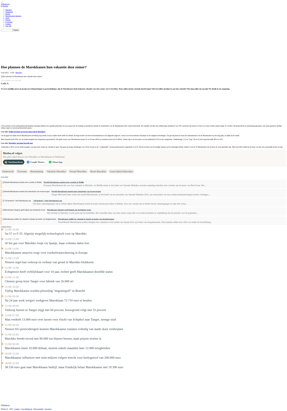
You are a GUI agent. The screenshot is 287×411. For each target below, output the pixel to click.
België (7, 14)
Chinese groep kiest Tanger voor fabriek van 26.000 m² (39, 281)
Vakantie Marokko (56, 171)
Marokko (8, 10)
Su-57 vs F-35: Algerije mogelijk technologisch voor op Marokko (46, 233)
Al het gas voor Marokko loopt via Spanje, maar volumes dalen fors (47, 243)
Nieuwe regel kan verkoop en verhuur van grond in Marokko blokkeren (49, 262)
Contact (17, 409)
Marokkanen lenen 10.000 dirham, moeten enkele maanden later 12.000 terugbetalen (57, 348)
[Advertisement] (68, 47)
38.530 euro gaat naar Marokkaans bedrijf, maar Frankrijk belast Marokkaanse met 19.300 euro (64, 367)
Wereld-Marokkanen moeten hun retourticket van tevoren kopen (76, 191)
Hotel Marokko (98, 171)
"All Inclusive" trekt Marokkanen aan (47, 201)
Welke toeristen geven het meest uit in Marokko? (27, 132)
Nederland (9, 12)
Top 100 (8, 26)
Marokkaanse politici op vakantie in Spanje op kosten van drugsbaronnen (86, 219)
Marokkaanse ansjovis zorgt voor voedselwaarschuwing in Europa (46, 252)
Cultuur (8, 24)
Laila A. (5, 83)
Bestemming (36, 171)
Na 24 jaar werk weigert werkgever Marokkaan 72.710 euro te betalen (48, 300)
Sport (7, 18)
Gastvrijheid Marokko (121, 171)
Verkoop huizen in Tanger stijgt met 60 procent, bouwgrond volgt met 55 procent (55, 310)
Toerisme (22, 171)
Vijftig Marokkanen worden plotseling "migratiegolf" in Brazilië (45, 290)
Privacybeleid (38, 409)
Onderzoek (8, 171)
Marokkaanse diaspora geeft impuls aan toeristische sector (69, 210)
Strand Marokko (78, 171)
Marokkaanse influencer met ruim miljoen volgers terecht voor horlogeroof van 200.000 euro (63, 357)
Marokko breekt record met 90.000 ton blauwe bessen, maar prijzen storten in (53, 338)
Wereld (7, 20)
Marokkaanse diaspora (13, 16)
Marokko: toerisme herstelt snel (21, 143)
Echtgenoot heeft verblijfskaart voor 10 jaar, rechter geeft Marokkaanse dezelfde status (59, 271)
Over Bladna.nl (26, 409)
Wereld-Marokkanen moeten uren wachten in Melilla (63, 182)
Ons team (48, 409)
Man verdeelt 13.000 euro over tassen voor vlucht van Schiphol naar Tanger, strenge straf (60, 319)
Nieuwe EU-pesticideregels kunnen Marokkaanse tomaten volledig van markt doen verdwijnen (64, 329)
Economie (9, 22)
